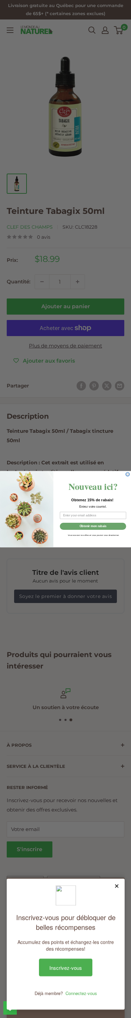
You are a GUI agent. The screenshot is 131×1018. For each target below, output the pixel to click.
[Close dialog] (127, 474)
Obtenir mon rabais (93, 525)
